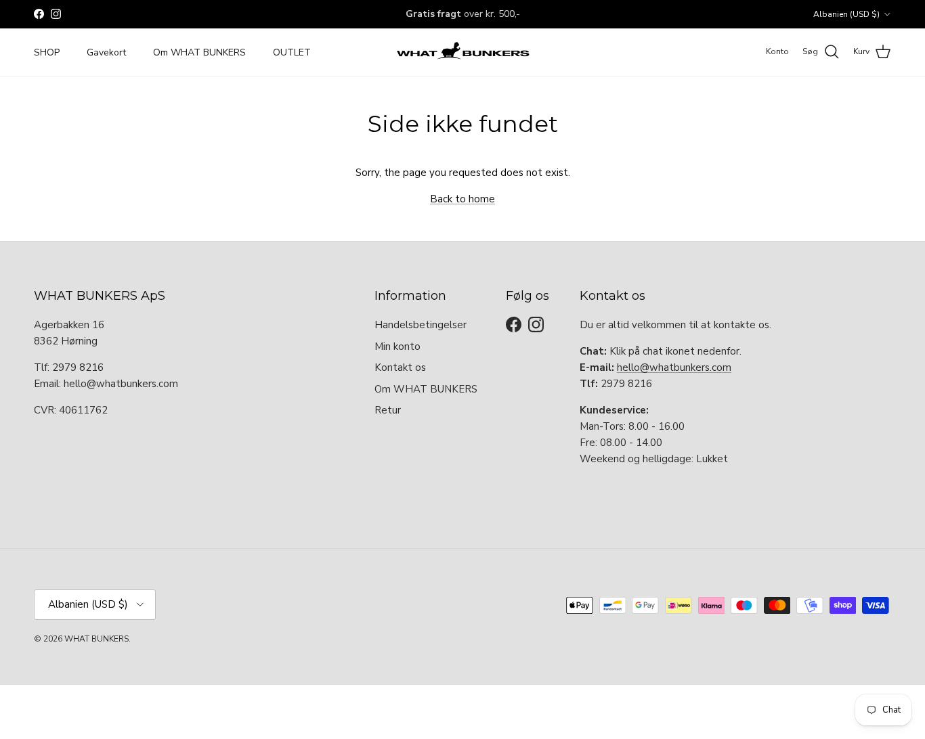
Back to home (462, 199)
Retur (387, 410)
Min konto (397, 346)
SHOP (47, 51)
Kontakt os (400, 367)
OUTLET (292, 51)
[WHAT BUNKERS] (462, 52)
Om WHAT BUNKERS (199, 51)
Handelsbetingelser (420, 325)
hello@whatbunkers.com (674, 367)
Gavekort (106, 51)
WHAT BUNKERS (96, 638)
